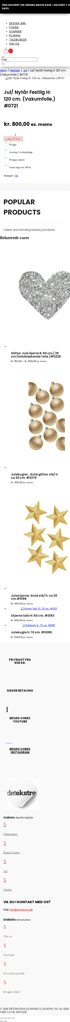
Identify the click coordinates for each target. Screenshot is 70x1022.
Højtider (15, 70)
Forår (14, 27)
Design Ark (17, 23)
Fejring (15, 35)
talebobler (18, 40)
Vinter (8, 889)
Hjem (3, 70)
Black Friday (12, 852)
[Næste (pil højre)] (5, 1021)
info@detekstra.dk (21, 909)
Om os (14, 44)
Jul (25, 70)
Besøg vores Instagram (20, 750)
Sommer (15, 31)
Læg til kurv (13, 138)
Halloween (11, 834)
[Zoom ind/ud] (1, 1018)
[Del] (9, 1018)
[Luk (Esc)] (13, 1018)
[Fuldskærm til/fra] (5, 1018)
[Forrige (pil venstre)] (1, 1021)
